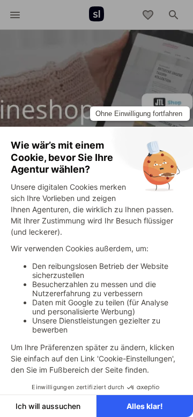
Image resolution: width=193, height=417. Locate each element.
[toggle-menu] (15, 15)
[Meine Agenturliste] (148, 15)
